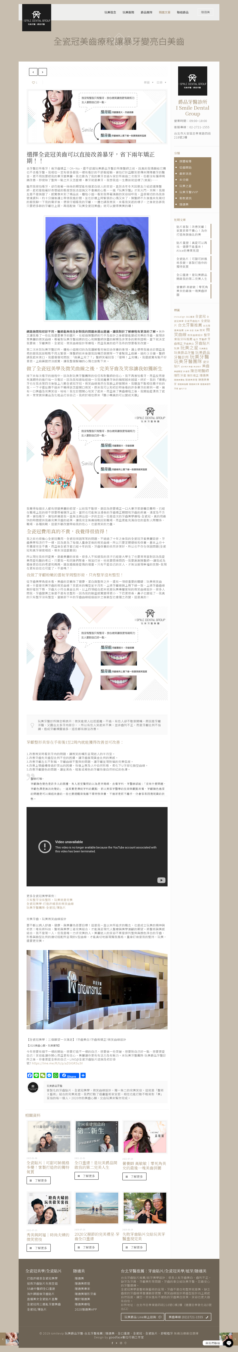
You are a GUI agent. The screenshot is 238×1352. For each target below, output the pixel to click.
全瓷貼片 (151, 1333)
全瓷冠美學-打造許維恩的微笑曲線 (50, 903)
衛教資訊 (185, 198)
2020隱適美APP (86, 1309)
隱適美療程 (82, 1304)
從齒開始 (185, 167)
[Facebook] (112, 1343)
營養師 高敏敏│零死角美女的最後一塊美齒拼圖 (144, 1165)
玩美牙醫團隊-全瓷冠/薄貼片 (46, 907)
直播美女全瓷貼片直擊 (42, 1299)
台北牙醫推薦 (190, 325)
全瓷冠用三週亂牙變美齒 (44, 1304)
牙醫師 (203, 339)
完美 (197, 330)
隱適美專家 (82, 1288)
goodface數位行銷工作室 (126, 1337)
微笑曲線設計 (195, 335)
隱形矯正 (193, 375)
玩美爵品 (203, 348)
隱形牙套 (180, 375)
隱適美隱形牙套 (85, 1294)
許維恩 (186, 371)
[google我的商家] (125, 1343)
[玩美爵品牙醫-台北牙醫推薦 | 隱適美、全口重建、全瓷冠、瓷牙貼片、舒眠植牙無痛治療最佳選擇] (36, 17)
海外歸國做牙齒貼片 (41, 1294)
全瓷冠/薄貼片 (37, 1309)
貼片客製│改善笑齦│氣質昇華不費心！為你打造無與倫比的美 (191, 230)
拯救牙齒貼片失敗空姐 (42, 1283)
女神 (187, 330)
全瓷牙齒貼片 (192, 321)
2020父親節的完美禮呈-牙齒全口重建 (96, 1236)
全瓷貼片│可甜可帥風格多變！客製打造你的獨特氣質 (48, 1167)
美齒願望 (178, 371)
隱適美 (205, 12)
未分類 (184, 180)
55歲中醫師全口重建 (41, 1288)
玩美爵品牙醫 (54, 1086)
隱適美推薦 (183, 384)
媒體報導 (185, 161)
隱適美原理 (191, 379)
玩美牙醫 (199, 356)
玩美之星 (185, 186)
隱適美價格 (179, 379)
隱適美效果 (194, 384)
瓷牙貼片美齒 (187, 366)
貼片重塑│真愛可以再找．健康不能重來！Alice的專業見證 (191, 246)
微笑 (202, 330)
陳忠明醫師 (199, 370)
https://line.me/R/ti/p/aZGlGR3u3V (57, 1063)
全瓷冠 (200, 316)
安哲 (192, 330)
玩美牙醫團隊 (188, 361)
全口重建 (190, 316)
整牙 (207, 334)
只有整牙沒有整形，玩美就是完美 (50, 900)
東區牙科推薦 (183, 339)
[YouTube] (117, 1343)
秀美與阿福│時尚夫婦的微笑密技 (48, 1237)
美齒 (206, 365)
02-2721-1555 (199, 127)
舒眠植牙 (167, 1333)
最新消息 (185, 173)
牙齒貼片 (202, 343)
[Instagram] (121, 1343)
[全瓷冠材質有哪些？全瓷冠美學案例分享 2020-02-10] (9, 1339)
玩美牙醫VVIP (188, 192)
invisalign (179, 316)
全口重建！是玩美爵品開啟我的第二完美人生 (95, 1165)
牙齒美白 (189, 343)
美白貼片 (197, 366)
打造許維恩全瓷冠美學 (42, 1278)
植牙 (195, 339)
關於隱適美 (82, 1299)
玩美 (177, 348)
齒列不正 (183, 388)
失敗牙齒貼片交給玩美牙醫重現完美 (143, 1236)
